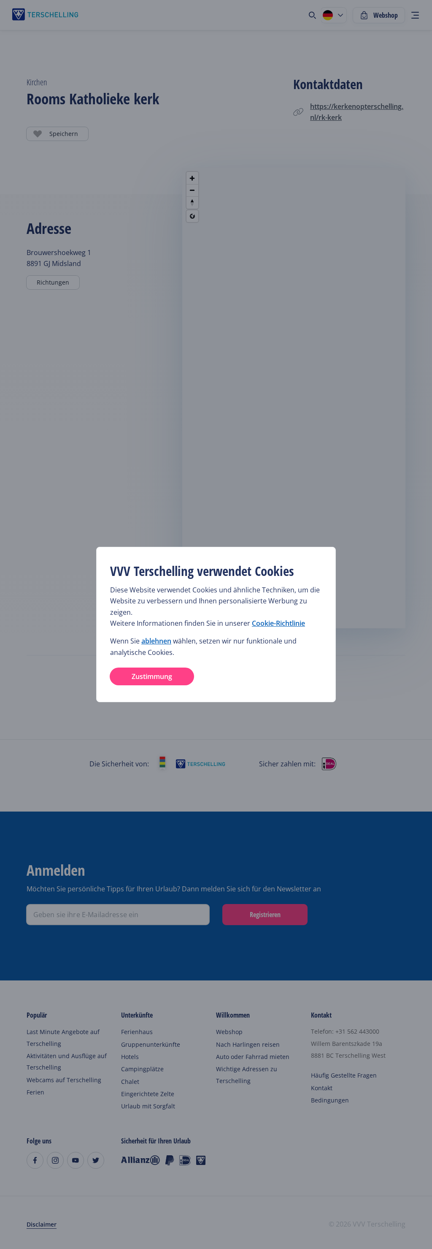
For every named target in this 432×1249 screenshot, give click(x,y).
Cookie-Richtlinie (278, 623)
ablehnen (156, 641)
